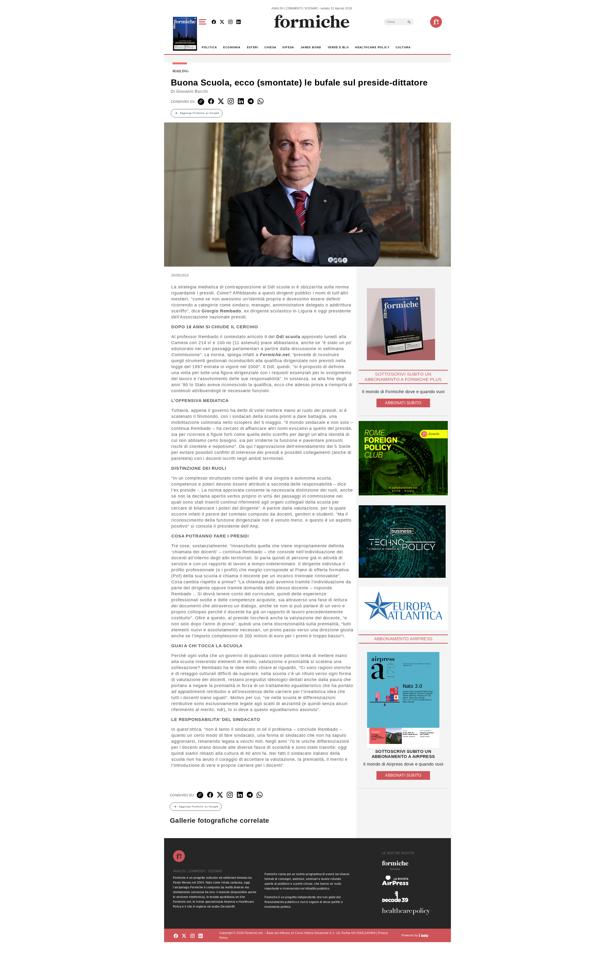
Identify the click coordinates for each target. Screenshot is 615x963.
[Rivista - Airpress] (408, 880)
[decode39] (408, 896)
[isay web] (423, 935)
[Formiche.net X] (222, 22)
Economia (231, 47)
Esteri (252, 47)
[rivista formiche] (403, 700)
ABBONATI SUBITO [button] (403, 403)
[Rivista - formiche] (408, 865)
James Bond (311, 47)
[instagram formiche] (192, 936)
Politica (209, 47)
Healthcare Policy (372, 47)
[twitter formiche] (184, 936)
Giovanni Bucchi (192, 91)
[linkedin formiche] (201, 936)
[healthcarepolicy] (408, 911)
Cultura (403, 47)
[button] (203, 34)
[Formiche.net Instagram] (230, 22)
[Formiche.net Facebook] (214, 22)
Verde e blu (338, 47)
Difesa (288, 47)
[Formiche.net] (436, 22)
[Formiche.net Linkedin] (238, 22)
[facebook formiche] (176, 936)
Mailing (180, 71)
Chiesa (270, 47)
